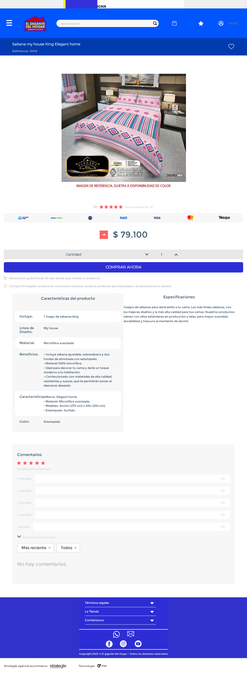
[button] (12, 23)
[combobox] (107, 23)
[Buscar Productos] (156, 23)
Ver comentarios (137, 207)
